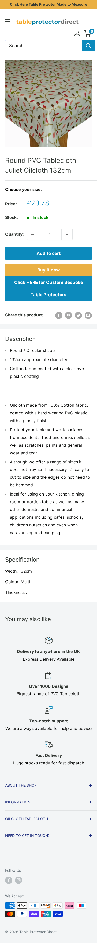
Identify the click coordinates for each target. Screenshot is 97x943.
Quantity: (14, 234)
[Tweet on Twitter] (78, 315)
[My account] (77, 33)
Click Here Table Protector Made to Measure (48, 4)
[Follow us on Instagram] (18, 880)
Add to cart (48, 253)
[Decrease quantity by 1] (32, 234)
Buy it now (48, 270)
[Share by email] (88, 315)
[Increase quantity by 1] (67, 234)
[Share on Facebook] (58, 315)
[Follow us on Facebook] (8, 880)
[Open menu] (7, 21)
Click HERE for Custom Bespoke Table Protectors (48, 288)
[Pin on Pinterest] (68, 315)
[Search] (88, 45)
